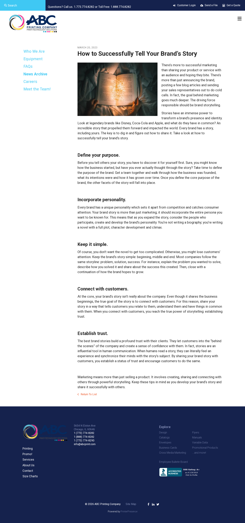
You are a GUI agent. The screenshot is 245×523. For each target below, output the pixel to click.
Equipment (33, 59)
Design (163, 432)
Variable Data (200, 442)
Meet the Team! (37, 89)
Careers (30, 81)
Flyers (195, 432)
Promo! (27, 454)
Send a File (211, 5)
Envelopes (165, 442)
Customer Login (186, 5)
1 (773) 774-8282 (84, 433)
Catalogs (164, 437)
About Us (28, 465)
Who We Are (34, 51)
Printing (27, 448)
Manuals (197, 437)
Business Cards (168, 447)
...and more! (199, 452)
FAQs (28, 66)
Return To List (88, 394)
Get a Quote (233, 5)
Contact (27, 470)
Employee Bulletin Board (173, 461)
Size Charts (30, 476)
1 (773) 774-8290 (84, 440)
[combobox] (22, 5)
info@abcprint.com (85, 444)
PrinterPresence (129, 511)
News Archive (35, 74)
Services (28, 459)
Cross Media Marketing (172, 452)
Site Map (131, 504)
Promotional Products (205, 447)
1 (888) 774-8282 (84, 436)
